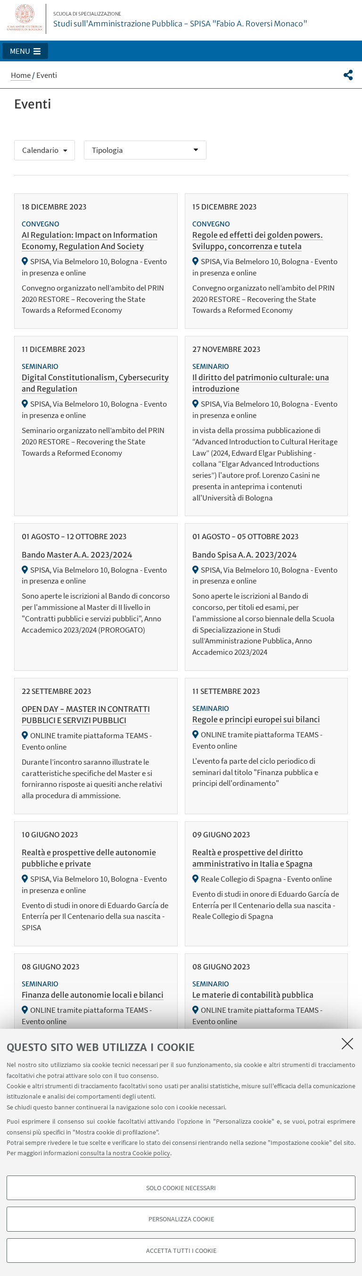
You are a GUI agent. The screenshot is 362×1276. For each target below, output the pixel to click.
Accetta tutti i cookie (181, 1250)
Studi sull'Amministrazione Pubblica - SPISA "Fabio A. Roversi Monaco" (180, 20)
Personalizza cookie (181, 1219)
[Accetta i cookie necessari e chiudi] (347, 1043)
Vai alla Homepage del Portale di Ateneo (25, 19)
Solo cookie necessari (181, 1188)
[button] (25, 51)
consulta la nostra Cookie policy (125, 1153)
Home (21, 75)
